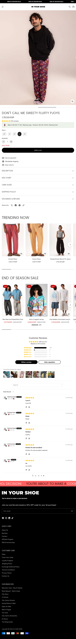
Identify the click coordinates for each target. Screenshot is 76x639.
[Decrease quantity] (3, 141)
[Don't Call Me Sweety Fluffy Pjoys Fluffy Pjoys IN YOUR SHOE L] (38, 57)
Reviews (5, 533)
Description (7, 171)
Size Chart (6, 178)
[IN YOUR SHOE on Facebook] (3, 518)
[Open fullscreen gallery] (72, 101)
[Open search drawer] (70, 7)
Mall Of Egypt (6, 609)
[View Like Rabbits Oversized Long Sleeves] (60, 300)
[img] (29, 398)
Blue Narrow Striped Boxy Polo (13, 319)
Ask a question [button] (49, 362)
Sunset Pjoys (12, 259)
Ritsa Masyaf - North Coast (11, 591)
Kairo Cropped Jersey (36, 319)
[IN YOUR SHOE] (38, 6)
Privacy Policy (7, 573)
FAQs (3, 554)
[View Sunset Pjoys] (13, 239)
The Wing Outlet (7, 622)
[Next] (70, 244)
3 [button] (38, 476)
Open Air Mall (6, 606)
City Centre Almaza (8, 600)
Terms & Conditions (8, 570)
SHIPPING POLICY (9, 192)
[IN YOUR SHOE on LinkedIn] (9, 518)
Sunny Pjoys (36, 259)
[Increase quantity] (11, 141)
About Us (5, 530)
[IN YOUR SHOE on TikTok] (12, 518)
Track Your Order (7, 557)
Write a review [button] (26, 362)
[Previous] (6, 244)
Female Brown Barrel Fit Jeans (60, 259)
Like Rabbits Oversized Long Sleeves (60, 319)
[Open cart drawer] (73, 7)
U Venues (5, 597)
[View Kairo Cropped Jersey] (36, 300)
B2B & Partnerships (8, 542)
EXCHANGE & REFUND (11, 199)
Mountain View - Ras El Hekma (12, 588)
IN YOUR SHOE (17, 629)
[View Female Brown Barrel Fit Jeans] (60, 239)
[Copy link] (23, 205)
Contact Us (5, 576)
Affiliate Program (7, 539)
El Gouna (5, 619)
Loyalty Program (7, 560)
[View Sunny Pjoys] (36, 239)
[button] (6, 121)
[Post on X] (11, 205)
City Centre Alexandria (9, 616)
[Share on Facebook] (15, 205)
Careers (4, 536)
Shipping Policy (7, 564)
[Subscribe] (71, 511)
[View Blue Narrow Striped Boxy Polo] (13, 300)
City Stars (5, 594)
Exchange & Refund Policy (10, 567)
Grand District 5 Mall (9, 603)
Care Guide (7, 185)
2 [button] (35, 476)
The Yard (5, 613)
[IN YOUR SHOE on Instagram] (6, 518)
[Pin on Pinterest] (19, 205)
